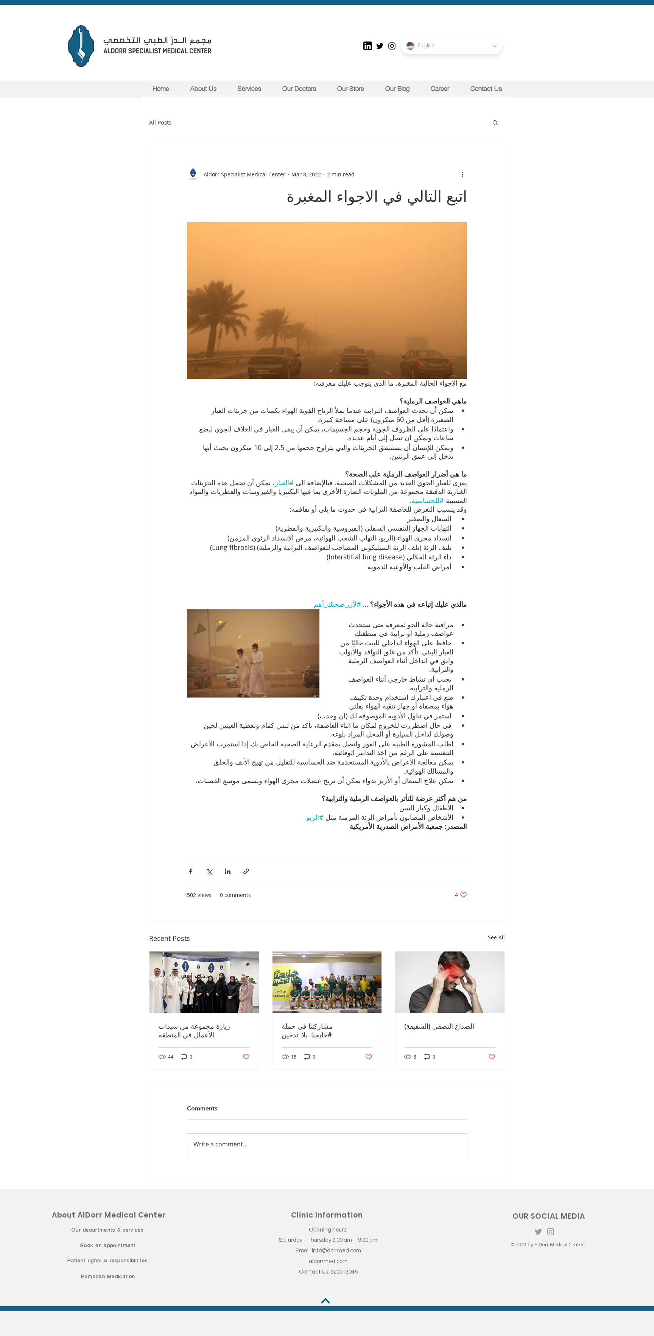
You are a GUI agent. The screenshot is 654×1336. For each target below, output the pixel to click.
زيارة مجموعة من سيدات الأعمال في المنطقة (194, 1030)
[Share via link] (246, 871)
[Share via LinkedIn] (227, 871)
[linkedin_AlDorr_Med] (367, 46)
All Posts (160, 122)
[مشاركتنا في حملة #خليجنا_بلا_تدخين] (327, 982)
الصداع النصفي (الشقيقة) (439, 1026)
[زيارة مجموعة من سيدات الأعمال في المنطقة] (204, 982)
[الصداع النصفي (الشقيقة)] (450, 982)
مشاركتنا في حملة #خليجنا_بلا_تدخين (307, 1030)
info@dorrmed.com (336, 1250)
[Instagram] (392, 46)
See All (496, 937)
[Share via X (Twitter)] (209, 871)
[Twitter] (380, 46)
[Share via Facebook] (190, 871)
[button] (495, 122)
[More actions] (462, 174)
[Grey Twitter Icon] (538, 1231)
